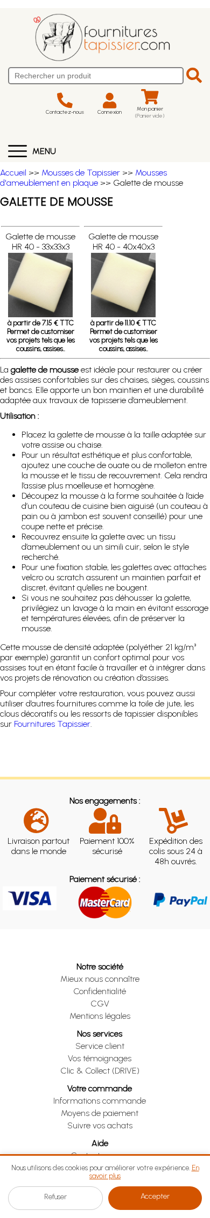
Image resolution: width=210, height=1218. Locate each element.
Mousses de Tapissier (80, 172)
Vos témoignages (99, 1058)
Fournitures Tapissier (52, 724)
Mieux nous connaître (99, 979)
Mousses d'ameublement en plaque (83, 177)
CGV (99, 1003)
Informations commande (99, 1101)
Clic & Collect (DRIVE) (99, 1071)
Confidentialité (99, 991)
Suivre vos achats (99, 1125)
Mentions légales (99, 1016)
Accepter (155, 1196)
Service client (99, 1046)
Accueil (13, 172)
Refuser (55, 1196)
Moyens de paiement (99, 1113)
